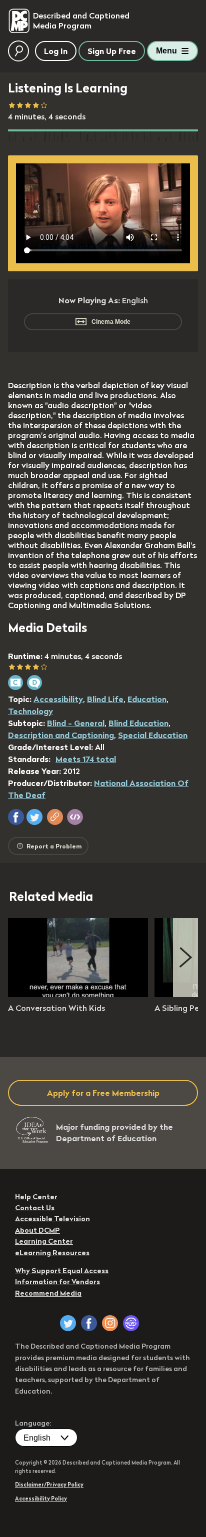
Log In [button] (56, 51)
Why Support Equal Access (61, 1270)
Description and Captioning (61, 735)
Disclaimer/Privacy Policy (49, 1484)
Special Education (153, 735)
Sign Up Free (112, 51)
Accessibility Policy (41, 1498)
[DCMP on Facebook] (89, 1323)
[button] (16, 817)
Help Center (36, 1196)
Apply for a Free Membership (103, 1093)
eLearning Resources (52, 1252)
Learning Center (44, 1241)
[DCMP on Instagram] (110, 1323)
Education (147, 699)
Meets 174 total (86, 759)
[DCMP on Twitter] (68, 1323)
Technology (30, 711)
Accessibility (58, 699)
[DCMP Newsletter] (131, 1323)
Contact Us (34, 1207)
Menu (166, 50)
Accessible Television (52, 1218)
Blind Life (105, 699)
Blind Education (138, 723)
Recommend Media (48, 1293)
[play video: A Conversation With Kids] (78, 994)
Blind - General (75, 723)
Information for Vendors (57, 1281)
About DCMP (37, 1230)
